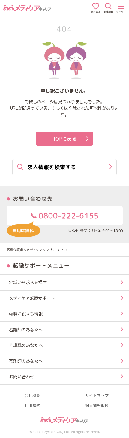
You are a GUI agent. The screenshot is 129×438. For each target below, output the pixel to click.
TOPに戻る (64, 138)
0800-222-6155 (68, 216)
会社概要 (32, 396)
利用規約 (32, 405)
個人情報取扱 (97, 405)
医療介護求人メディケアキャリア (31, 249)
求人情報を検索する (52, 167)
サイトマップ (97, 396)
